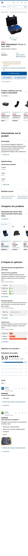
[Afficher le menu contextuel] (16, 388)
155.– (3, 42)
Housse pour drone (5, 112)
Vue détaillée (4, 296)
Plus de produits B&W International (20, 54)
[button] (14, 64)
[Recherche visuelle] (25, 6)
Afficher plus (6, 154)
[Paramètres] (13, 2)
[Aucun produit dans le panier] (25, 2)
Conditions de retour (6, 198)
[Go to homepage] (2, 2)
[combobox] (3, 383)
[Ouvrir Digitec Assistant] (21, 2)
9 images (14, 39)
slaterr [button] (6, 412)
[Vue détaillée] (14, 290)
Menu (4, 6)
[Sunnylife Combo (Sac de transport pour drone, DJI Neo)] (16, 236)
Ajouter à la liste (21, 77)
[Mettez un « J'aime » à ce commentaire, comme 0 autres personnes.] (19, 388)
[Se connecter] (17, 2)
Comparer (8, 77)
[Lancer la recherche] (9, 7)
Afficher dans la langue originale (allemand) (14, 402)
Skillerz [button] (7, 387)
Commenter (6, 405)
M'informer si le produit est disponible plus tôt (14, 68)
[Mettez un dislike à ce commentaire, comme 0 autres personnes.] (25, 388)
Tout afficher (4, 96)
